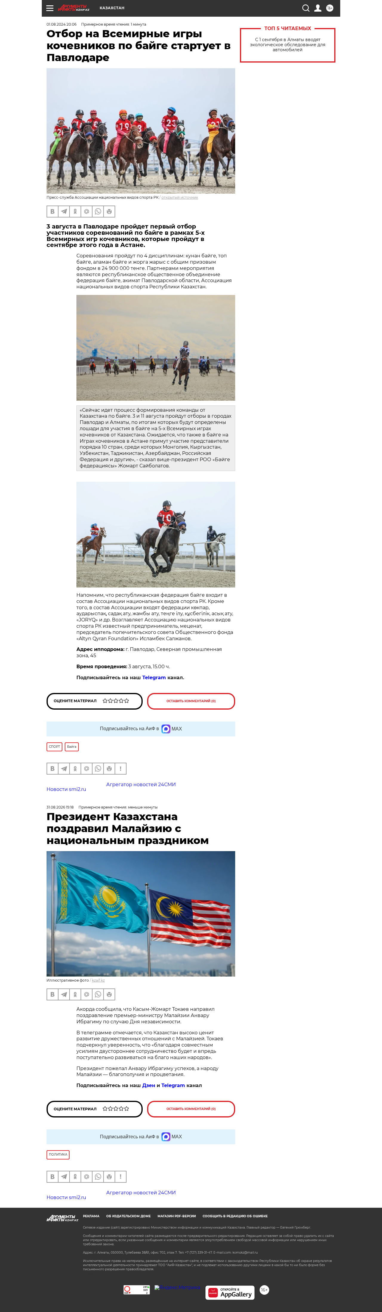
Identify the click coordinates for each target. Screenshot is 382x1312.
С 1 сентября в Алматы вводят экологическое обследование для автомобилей (287, 44)
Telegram (154, 677)
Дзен (148, 1085)
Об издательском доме (128, 1216)
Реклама (91, 1216)
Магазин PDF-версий (177, 1216)
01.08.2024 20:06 (61, 24)
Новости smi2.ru (66, 789)
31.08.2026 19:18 (60, 807)
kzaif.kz (98, 980)
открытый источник (179, 197)
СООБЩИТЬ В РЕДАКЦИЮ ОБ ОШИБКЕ (235, 1216)
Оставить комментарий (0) (191, 701)
